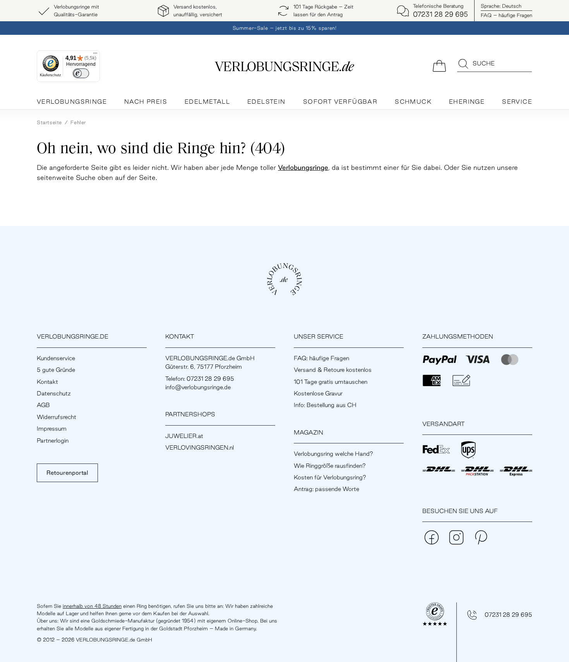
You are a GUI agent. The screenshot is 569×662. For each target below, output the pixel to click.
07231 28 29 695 (508, 614)
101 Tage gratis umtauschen (330, 381)
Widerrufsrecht (56, 417)
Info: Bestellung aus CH (325, 405)
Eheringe (467, 101)
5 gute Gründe (56, 369)
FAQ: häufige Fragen (321, 358)
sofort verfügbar (340, 101)
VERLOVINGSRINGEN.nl (199, 447)
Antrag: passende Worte (326, 489)
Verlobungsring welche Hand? (333, 453)
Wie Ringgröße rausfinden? (330, 465)
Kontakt (47, 381)
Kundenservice (56, 358)
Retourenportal (67, 472)
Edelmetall (207, 101)
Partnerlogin (53, 440)
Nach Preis (145, 101)
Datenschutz (54, 393)
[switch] (81, 73)
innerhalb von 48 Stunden (92, 606)
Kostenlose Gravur (318, 393)
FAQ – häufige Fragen (506, 15)
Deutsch (501, 6)
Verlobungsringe (72, 101)
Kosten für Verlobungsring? (330, 477)
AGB (43, 405)
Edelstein (266, 101)
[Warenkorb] (439, 65)
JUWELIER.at (184, 436)
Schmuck (413, 101)
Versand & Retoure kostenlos (333, 369)
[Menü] (95, 55)
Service (517, 101)
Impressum (52, 428)
